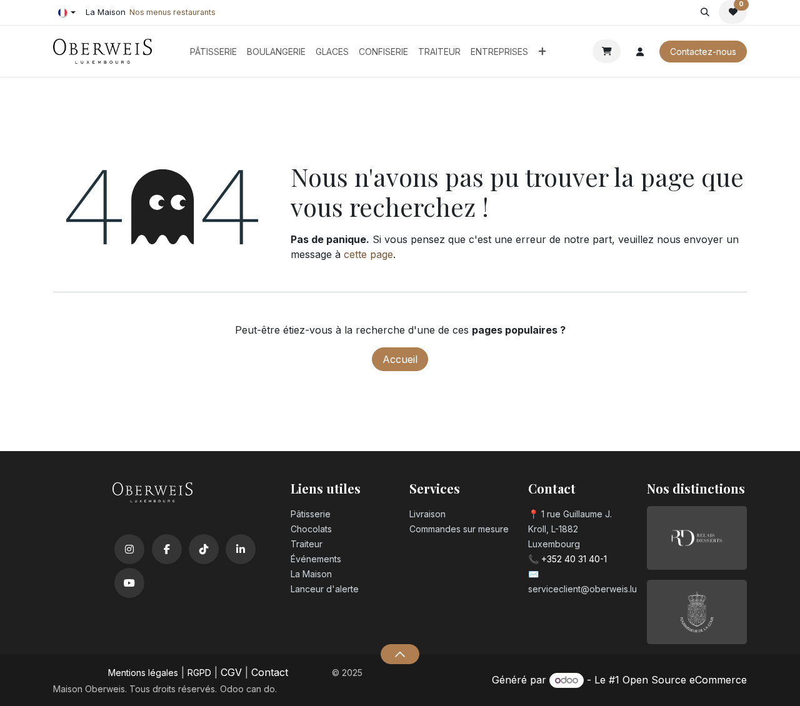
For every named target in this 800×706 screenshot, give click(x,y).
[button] (705, 12)
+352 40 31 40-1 (574, 559)
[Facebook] (167, 549)
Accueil (400, 359)
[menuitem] (213, 51)
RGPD (199, 672)
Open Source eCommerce (684, 680)
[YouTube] (129, 583)
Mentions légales (143, 672)
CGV (231, 672)
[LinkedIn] (241, 549)
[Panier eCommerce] (606, 51)
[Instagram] (129, 549)
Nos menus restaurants (172, 12)
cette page (368, 254)
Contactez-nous (703, 51)
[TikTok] (204, 549)
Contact (269, 672)
